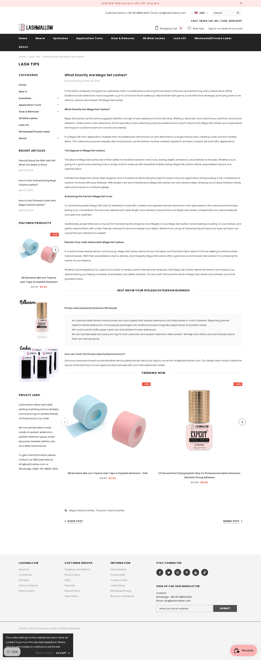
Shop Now (153, 3)
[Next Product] (55, 249)
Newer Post (231, 521)
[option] (39, 262)
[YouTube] (195, 572)
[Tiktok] (204, 572)
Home (22, 56)
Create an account (231, 28)
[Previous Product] (22, 249)
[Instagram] (177, 572)
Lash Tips (34, 56)
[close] (241, 3)
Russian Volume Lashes (110, 510)
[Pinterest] (186, 572)
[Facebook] (159, 572)
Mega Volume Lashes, (82, 510)
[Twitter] (168, 572)
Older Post (75, 521)
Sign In (212, 28)
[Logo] (36, 27)
